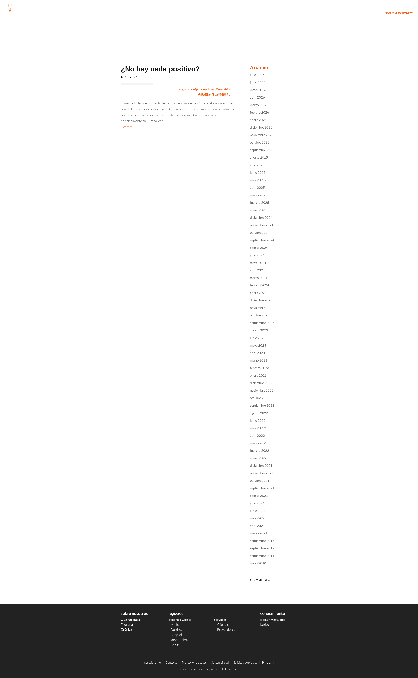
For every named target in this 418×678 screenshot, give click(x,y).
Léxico (264, 624)
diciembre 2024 (261, 217)
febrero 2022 (259, 450)
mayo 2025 (258, 180)
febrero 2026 (259, 112)
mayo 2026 (258, 90)
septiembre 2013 (262, 541)
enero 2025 (258, 210)
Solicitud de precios (245, 662)
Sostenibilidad (220, 662)
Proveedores (226, 630)
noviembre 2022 (261, 390)
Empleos (230, 669)
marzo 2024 (258, 278)
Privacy (266, 662)
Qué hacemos (130, 619)
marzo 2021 (258, 533)
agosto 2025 (259, 157)
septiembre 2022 (262, 405)
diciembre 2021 (261, 465)
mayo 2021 (258, 518)
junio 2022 (257, 420)
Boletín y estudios (272, 619)
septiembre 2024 (262, 240)
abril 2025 (257, 187)
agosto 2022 (259, 413)
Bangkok (177, 635)
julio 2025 (257, 165)
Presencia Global (179, 619)
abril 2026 (257, 97)
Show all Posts (260, 579)
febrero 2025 (259, 202)
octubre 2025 (259, 142)
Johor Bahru (179, 640)
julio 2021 (257, 503)
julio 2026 (257, 75)
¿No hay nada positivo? (160, 69)
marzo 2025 (258, 195)
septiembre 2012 (262, 548)
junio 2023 (257, 338)
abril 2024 (257, 270)
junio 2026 (257, 82)
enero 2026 (258, 120)
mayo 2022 (258, 428)
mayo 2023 (258, 345)
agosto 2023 (259, 330)
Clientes (223, 624)
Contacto (171, 662)
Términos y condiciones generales (199, 669)
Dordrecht (178, 630)
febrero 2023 (259, 368)
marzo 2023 (258, 360)
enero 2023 (258, 375)
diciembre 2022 (261, 383)
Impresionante (152, 662)
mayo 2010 (258, 563)
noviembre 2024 (261, 225)
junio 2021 (257, 511)
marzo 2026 (258, 105)
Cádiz (175, 645)
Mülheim (177, 624)
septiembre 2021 (262, 488)
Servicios (220, 619)
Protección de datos (194, 662)
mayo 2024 (258, 263)
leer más (127, 127)
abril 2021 (257, 526)
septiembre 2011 (262, 556)
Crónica (126, 629)
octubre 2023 (259, 315)
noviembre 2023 (261, 308)
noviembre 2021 (261, 473)
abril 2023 (257, 353)
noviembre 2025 (261, 135)
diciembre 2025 (261, 127)
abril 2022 (257, 435)
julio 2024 (257, 255)
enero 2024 (258, 293)
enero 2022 (258, 458)
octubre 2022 (259, 398)
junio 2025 (257, 172)
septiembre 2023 (262, 323)
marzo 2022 (258, 443)
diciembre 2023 (261, 300)
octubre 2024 (259, 232)
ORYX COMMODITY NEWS (399, 13)
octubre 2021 (259, 480)
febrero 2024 (259, 285)
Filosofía (127, 624)
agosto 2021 (259, 495)
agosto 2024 (259, 247)
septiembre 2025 (262, 150)
